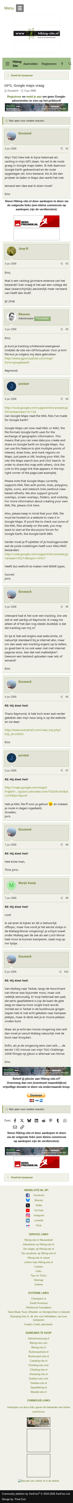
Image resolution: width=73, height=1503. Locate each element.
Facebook (39, 1195)
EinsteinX (13, 90)
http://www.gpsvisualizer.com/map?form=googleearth (29, 360)
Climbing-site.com (38, 1365)
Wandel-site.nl (39, 1391)
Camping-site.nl (38, 1360)
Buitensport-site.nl (38, 1356)
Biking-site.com (38, 1343)
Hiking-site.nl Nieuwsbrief (38, 1239)
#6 (67, 696)
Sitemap (38, 1280)
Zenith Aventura (38, 1303)
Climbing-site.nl (38, 1369)
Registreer (14, 96)
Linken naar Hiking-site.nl (38, 1262)
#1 (67, 148)
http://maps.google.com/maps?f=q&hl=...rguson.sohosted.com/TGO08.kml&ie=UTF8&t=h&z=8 (36, 791)
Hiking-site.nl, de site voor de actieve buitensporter (36, 33)
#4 (67, 399)
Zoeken (38, 1284)
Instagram (39, 1215)
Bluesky (39, 1200)
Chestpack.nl (38, 1298)
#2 (67, 263)
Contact (38, 1266)
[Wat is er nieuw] (62, 64)
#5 (67, 606)
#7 (67, 770)
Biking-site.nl (38, 1347)
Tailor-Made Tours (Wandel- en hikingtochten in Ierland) (38, 1312)
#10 (66, 971)
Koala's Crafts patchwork (39, 1324)
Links (39, 1271)
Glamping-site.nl (38, 1374)
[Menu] (7, 64)
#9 (67, 898)
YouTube (39, 1210)
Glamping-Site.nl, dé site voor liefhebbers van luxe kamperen (38, 1318)
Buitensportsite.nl (38, 1351)
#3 (67, 329)
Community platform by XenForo (36, 1493)
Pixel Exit (20, 1499)
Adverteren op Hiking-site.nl (38, 1244)
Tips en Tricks (39, 1275)
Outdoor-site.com (38, 1378)
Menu (9, 8)
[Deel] (61, 148)
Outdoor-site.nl (38, 1383)
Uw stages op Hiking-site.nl (38, 1248)
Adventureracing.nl (38, 1338)
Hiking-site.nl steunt (38, 1257)
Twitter (38, 1205)
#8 (67, 844)
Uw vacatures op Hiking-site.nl (38, 1253)
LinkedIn (38, 1220)
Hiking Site (17, 63)
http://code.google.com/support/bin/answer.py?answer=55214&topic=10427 (36, 556)
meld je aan (34, 96)
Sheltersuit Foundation (38, 1307)
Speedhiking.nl (38, 1387)
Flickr (39, 1225)
